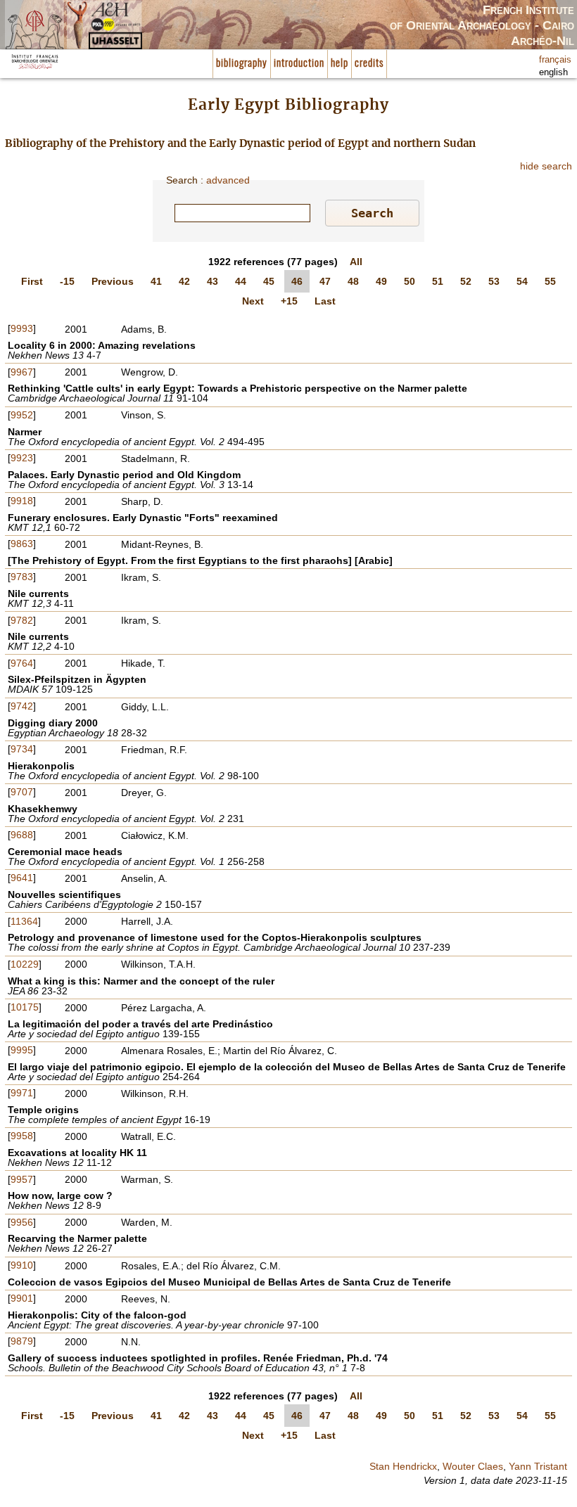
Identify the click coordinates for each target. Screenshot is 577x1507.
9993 (22, 328)
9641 (22, 877)
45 (268, 281)
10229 (25, 964)
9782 (22, 620)
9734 (22, 749)
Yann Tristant (538, 1466)
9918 (22, 500)
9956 (22, 1222)
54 (522, 281)
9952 (22, 415)
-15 (67, 281)
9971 (22, 1092)
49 (381, 281)
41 (156, 281)
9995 (22, 1050)
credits (369, 63)
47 (325, 281)
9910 (22, 1265)
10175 (25, 1007)
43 (212, 281)
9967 (22, 372)
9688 (22, 834)
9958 (22, 1135)
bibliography (241, 63)
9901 (22, 1298)
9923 (22, 457)
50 (409, 281)
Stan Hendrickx (403, 1466)
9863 (22, 543)
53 (494, 281)
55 (550, 281)
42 (184, 281)
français (555, 60)
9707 (22, 791)
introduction (299, 63)
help (339, 63)
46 (297, 281)
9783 (22, 576)
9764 (22, 663)
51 (437, 281)
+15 (289, 301)
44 (240, 281)
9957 (22, 1179)
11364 (24, 921)
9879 (22, 1341)
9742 (22, 706)
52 (465, 281)
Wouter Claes (473, 1466)
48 (353, 281)
